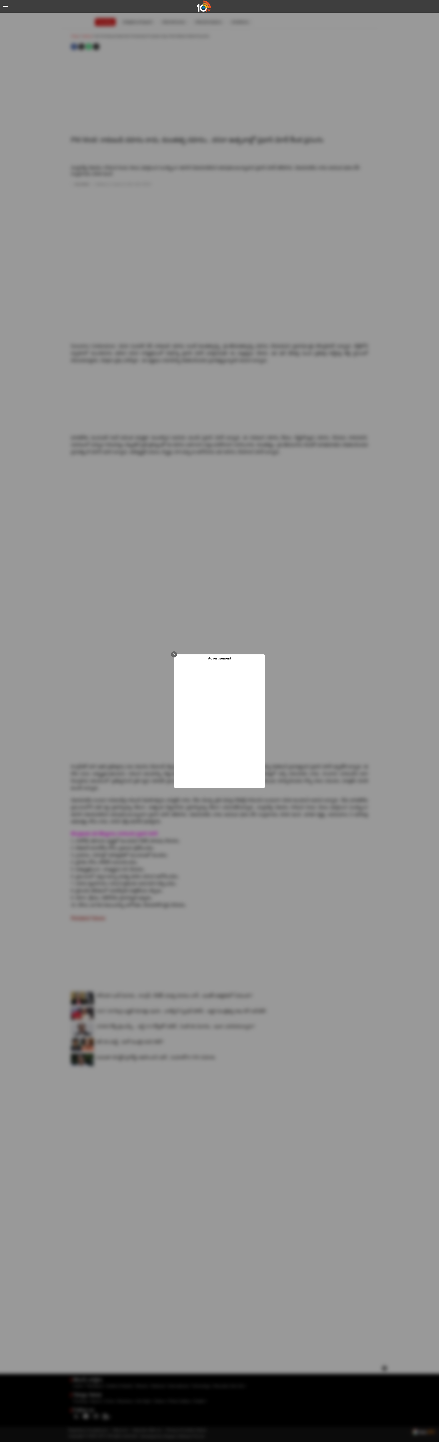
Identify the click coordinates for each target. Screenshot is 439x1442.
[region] (219, 724)
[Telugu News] (204, 10)
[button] (5, 7)
